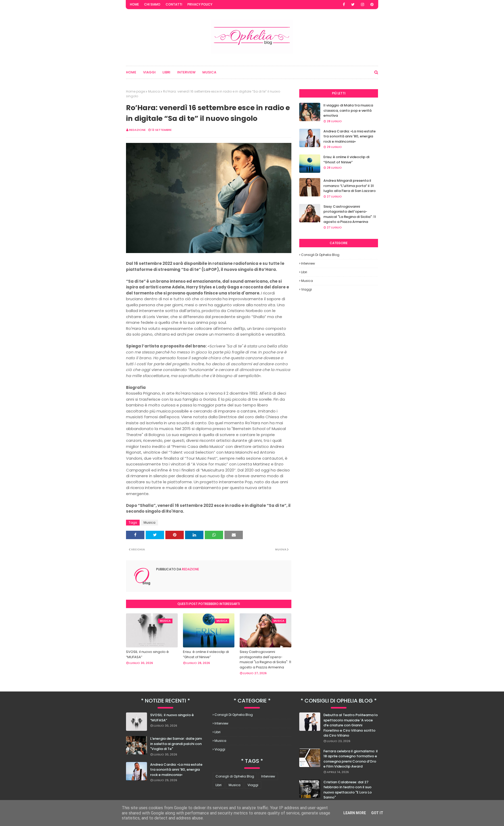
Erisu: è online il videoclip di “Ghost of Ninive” (206, 654)
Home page (135, 91)
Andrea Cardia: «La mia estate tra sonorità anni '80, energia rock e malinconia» (349, 136)
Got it (377, 813)
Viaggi (306, 289)
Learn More (354, 813)
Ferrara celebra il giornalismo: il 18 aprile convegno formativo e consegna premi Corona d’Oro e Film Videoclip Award (350, 759)
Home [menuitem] (131, 72)
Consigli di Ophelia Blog (320, 255)
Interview (308, 263)
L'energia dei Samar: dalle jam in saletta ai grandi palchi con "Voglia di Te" (176, 743)
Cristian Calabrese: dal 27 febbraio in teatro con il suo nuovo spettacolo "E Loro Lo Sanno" (347, 790)
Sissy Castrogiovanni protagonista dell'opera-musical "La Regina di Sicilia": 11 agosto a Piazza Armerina (265, 659)
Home (134, 4)
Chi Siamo (152, 4)
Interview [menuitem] (186, 72)
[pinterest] (372, 4)
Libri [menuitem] (166, 72)
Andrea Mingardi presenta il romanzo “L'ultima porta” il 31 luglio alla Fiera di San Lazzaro (349, 185)
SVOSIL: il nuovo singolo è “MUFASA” (147, 654)
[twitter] (352, 4)
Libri (304, 272)
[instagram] (362, 4)
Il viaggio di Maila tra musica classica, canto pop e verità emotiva (348, 110)
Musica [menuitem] (209, 72)
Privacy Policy (199, 4)
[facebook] (344, 4)
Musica (154, 91)
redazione (137, 130)
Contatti (174, 4)
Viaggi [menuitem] (149, 72)
